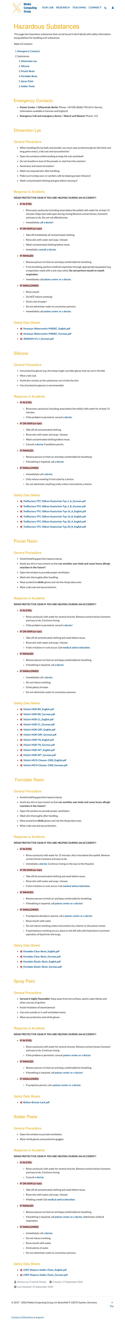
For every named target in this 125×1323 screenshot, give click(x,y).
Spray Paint (27, 81)
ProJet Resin (28, 71)
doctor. (44, 864)
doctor (68, 417)
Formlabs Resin (29, 76)
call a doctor (46, 222)
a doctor (39, 1177)
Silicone (25, 66)
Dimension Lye (29, 61)
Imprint (40, 1317)
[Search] (106, 7)
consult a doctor (47, 249)
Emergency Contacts (28, 51)
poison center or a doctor (57, 279)
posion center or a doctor (57, 311)
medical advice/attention (76, 647)
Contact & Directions (22, 1317)
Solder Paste (28, 86)
